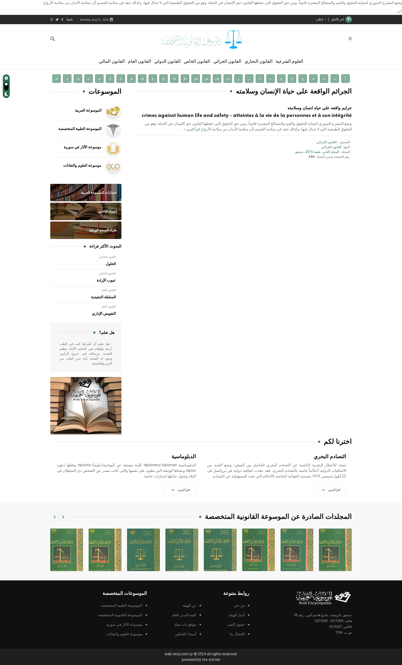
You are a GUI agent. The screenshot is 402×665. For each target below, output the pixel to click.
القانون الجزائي (227, 61)
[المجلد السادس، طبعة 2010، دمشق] (220, 550)
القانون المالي (112, 61)
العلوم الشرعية (289, 61)
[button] (63, 517)
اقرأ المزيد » (192, 129)
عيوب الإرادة (106, 280)
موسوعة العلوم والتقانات (82, 165)
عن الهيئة (189, 605)
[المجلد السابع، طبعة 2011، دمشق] (181, 550)
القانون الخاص (197, 61)
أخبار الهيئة (237, 615)
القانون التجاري (258, 61)
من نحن (239, 605)
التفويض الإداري (104, 313)
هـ (78, 78)
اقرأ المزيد (334, 490)
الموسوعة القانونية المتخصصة (120, 615)
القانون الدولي (167, 61)
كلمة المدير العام (184, 615)
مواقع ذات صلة (185, 624)
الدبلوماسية (183, 457)
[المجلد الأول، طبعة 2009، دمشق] (143, 550)
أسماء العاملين (185, 634)
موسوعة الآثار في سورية (82, 147)
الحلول (111, 264)
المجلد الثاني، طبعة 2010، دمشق (317, 152)
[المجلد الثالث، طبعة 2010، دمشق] (335, 550)
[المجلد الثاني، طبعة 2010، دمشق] (105, 550)
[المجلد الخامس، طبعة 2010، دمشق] (258, 550)
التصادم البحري (330, 457)
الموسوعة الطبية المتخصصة (79, 129)
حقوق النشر (236, 624)
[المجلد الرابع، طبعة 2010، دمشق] (297, 550)
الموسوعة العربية (88, 110)
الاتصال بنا (237, 634)
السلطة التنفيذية (103, 297)
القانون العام (139, 61)
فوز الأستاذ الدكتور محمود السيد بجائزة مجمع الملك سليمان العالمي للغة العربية (273, 19)
